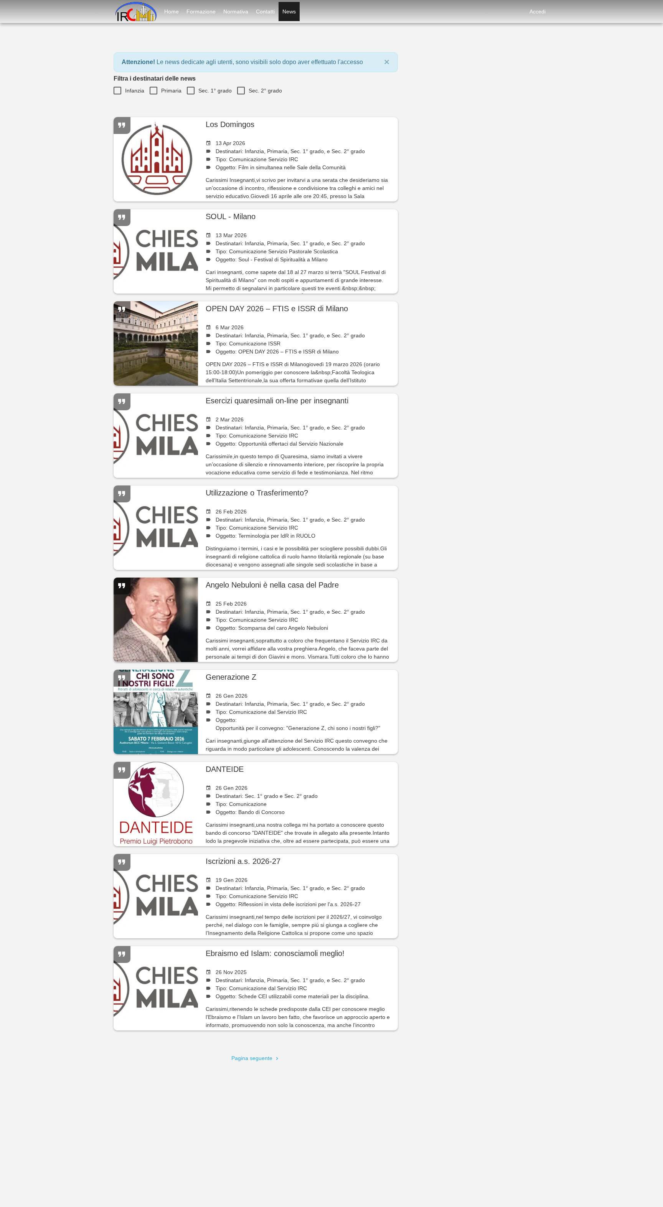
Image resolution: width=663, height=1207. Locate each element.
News (289, 11)
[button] (387, 62)
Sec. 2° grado (265, 91)
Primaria (171, 91)
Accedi (537, 11)
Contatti (265, 11)
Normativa (235, 11)
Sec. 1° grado (215, 91)
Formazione (201, 11)
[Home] (135, 11)
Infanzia (134, 91)
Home (171, 11)
